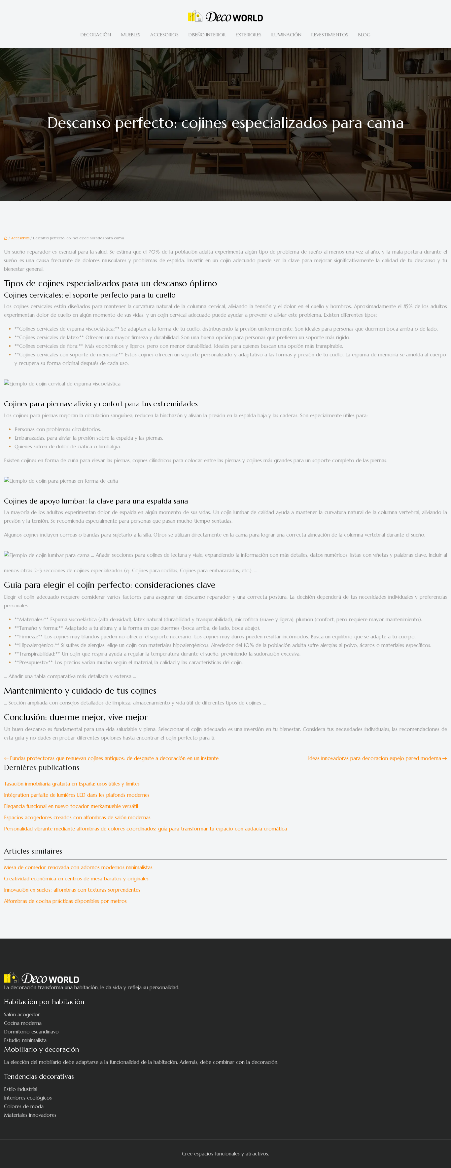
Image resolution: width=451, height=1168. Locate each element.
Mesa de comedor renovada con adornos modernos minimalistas (78, 867)
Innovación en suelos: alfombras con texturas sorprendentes (72, 890)
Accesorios (164, 35)
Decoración (96, 35)
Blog (364, 35)
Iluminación (286, 35)
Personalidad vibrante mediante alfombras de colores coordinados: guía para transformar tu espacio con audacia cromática (145, 829)
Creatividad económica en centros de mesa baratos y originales (76, 878)
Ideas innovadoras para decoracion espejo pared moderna (374, 758)
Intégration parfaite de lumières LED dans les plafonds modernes (77, 795)
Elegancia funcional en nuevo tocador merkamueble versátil (71, 806)
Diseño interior (207, 35)
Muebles (130, 35)
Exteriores (248, 35)
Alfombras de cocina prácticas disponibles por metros (65, 901)
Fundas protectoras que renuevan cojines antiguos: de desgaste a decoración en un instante (114, 758)
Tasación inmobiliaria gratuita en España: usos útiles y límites (72, 784)
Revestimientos (329, 35)
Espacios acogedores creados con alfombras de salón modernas (77, 817)
